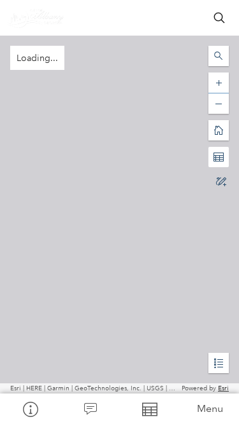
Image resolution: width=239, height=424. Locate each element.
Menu (210, 408)
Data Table (150, 408)
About (30, 408)
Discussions (90, 408)
